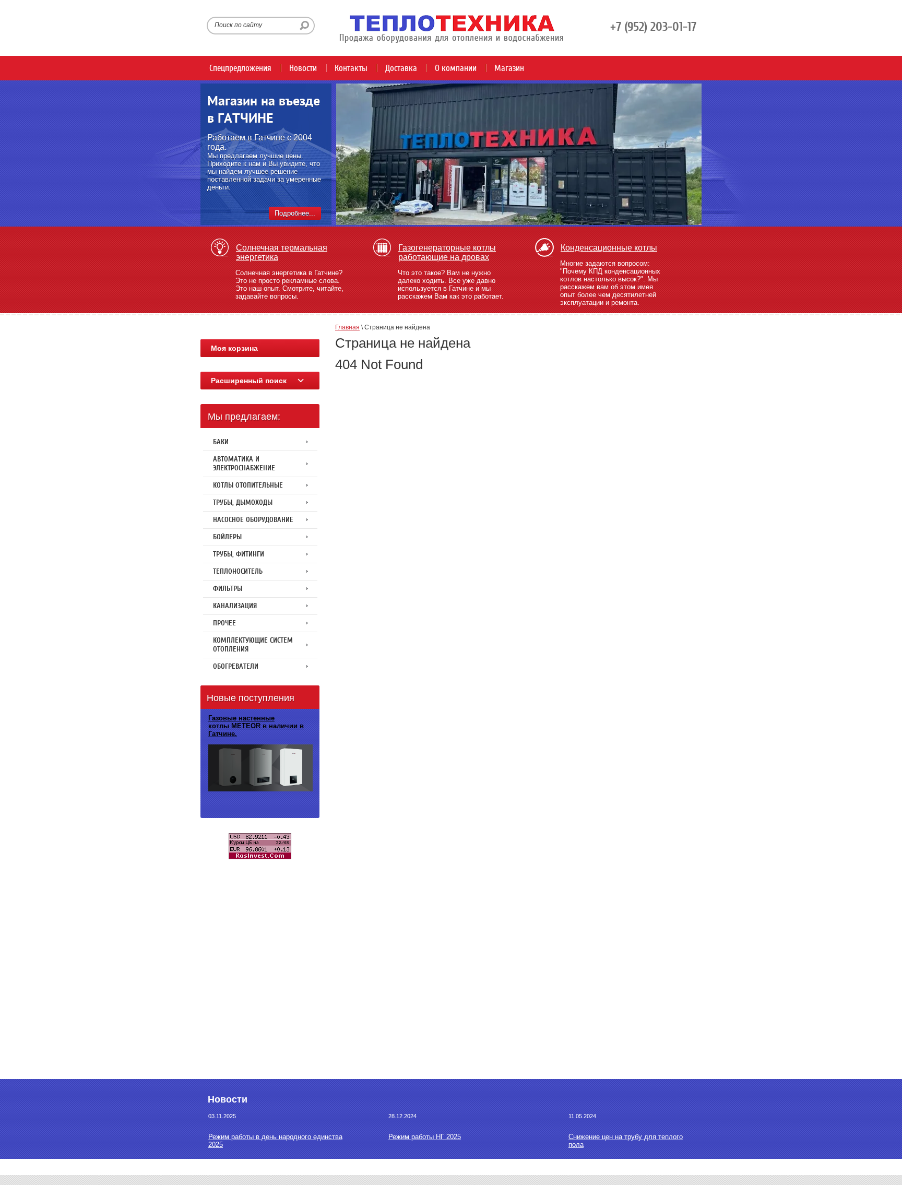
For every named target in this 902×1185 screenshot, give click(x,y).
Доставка (401, 68)
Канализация (235, 605)
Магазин (509, 68)
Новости (303, 68)
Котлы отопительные (248, 485)
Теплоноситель (238, 571)
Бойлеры (227, 536)
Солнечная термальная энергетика (281, 252)
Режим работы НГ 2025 (424, 1137)
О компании (456, 68)
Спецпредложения (240, 68)
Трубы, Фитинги (238, 554)
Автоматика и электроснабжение (244, 463)
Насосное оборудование (253, 519)
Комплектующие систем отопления (253, 645)
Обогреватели (235, 666)
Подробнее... (295, 213)
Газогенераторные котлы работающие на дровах (447, 252)
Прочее (224, 623)
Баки (221, 441)
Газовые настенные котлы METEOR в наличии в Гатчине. (256, 726)
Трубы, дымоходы (242, 502)
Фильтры (227, 588)
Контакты (351, 68)
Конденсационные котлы (609, 247)
